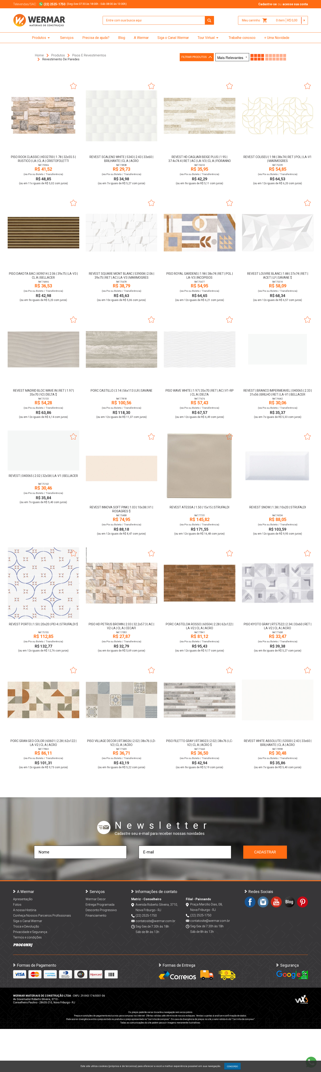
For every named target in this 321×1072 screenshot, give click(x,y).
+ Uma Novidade (276, 38)
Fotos (17, 904)
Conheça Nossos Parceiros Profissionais (42, 915)
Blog (121, 38)
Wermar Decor (96, 899)
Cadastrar (265, 852)
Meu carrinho (255, 20)
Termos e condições (27, 937)
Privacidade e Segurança (30, 932)
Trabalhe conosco (242, 38)
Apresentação (23, 899)
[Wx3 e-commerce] (301, 999)
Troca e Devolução (26, 926)
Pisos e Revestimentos (89, 55)
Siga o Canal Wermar (173, 38)
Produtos (41, 37)
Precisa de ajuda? (95, 38)
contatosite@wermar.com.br (155, 921)
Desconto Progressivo (101, 910)
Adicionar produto (43, 145)
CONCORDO (232, 1066)
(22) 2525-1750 (146, 915)
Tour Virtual (209, 37)
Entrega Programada (100, 904)
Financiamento (96, 915)
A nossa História (24, 910)
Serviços (67, 38)
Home (39, 55)
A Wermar (141, 38)
